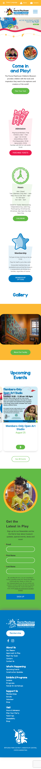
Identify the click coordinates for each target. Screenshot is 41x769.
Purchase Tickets (20, 153)
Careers (35, 3)
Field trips (10, 716)
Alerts (25, 3)
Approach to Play (13, 653)
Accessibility (10, 719)
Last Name (10, 566)
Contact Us (10, 661)
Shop (8, 702)
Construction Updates (14, 672)
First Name (10, 555)
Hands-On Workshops (14, 686)
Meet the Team (12, 656)
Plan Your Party (12, 713)
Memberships (11, 694)
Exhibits (9, 680)
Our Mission (10, 650)
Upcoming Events (12, 669)
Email (8, 544)
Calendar (20, 218)
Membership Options (20, 279)
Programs (10, 683)
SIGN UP (20, 597)
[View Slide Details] (20, 26)
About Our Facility (20, 352)
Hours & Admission (13, 710)
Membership (15, 633)
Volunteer (10, 699)
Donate (9, 697)
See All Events (20, 459)
